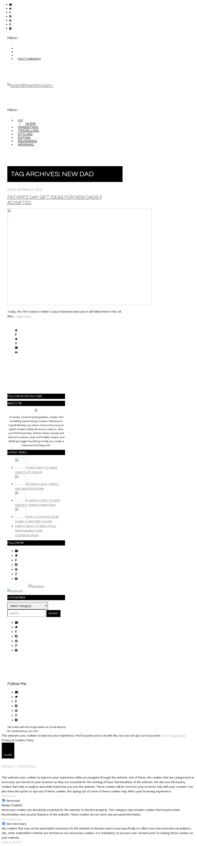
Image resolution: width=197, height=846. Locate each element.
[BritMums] (36, 586)
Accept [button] (165, 735)
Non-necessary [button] (12, 819)
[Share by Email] (16, 347)
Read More (24, 316)
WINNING (26, 144)
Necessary (13, 800)
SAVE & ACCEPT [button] (12, 842)
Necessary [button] (9, 796)
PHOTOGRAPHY (29, 58)
